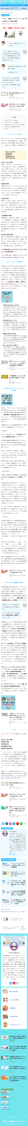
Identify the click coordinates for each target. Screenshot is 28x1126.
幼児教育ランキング (6, 1099)
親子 (20, 110)
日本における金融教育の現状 (12, 126)
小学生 (17, 110)
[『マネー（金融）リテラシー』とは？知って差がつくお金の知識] (14, 823)
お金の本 (18, 109)
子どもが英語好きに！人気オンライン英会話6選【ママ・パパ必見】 (18, 901)
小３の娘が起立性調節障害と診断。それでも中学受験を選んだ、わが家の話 (18, 893)
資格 (14, 369)
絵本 (10, 576)
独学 (12, 369)
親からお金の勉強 (5, 5)
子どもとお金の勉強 (17, 5)
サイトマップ (9, 1116)
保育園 (22, 575)
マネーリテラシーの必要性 (12, 122)
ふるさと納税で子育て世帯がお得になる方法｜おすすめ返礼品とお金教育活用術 (17, 1078)
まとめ (6, 128)
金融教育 (23, 911)
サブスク (21, 722)
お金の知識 (10, 911)
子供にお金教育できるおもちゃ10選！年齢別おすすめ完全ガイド (18, 1068)
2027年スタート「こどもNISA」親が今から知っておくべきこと (18, 873)
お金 (12, 98)
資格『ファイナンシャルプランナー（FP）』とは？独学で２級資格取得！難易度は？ (17, 363)
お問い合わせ (15, 1117)
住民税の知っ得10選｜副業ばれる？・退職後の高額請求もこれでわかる (18, 1038)
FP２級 (12, 368)
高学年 (17, 817)
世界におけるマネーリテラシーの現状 (14, 124)
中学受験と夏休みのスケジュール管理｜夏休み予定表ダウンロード (17, 1058)
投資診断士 (13, 382)
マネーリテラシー (17, 911)
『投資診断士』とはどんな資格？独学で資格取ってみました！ (17, 377)
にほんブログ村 (5, 1104)
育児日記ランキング (6, 1094)
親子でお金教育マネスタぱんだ (14, 1121)
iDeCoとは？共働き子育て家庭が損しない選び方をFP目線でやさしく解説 (18, 1048)
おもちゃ (13, 722)
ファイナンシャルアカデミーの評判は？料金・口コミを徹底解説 (18, 865)
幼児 (25, 575)
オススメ (22, 109)
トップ (4, 1116)
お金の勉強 (15, 98)
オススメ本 (21, 98)
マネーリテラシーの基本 (11, 120)
